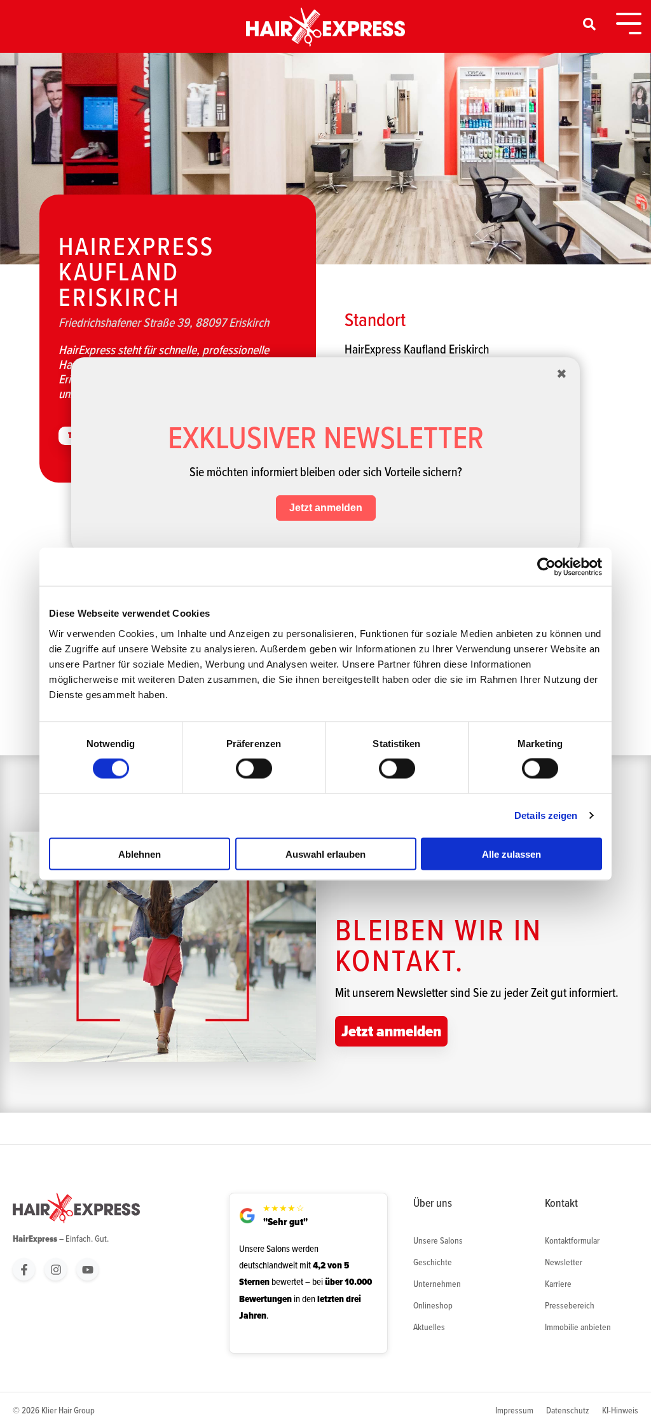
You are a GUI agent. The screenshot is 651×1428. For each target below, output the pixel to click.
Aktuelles (429, 1327)
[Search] (589, 24)
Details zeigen (545, 815)
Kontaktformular (572, 1240)
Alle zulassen (511, 853)
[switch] (254, 769)
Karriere (558, 1283)
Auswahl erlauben (325, 853)
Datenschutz (567, 1410)
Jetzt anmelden (391, 1031)
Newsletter (563, 1262)
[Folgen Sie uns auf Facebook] (24, 1269)
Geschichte (432, 1262)
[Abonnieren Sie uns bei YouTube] (87, 1269)
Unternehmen (437, 1283)
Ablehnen (139, 853)
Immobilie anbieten (578, 1327)
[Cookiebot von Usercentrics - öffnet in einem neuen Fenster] (546, 567)
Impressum (514, 1410)
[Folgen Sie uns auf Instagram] (56, 1269)
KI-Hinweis (620, 1410)
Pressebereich (569, 1305)
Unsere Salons (438, 1240)
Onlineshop (433, 1305)
